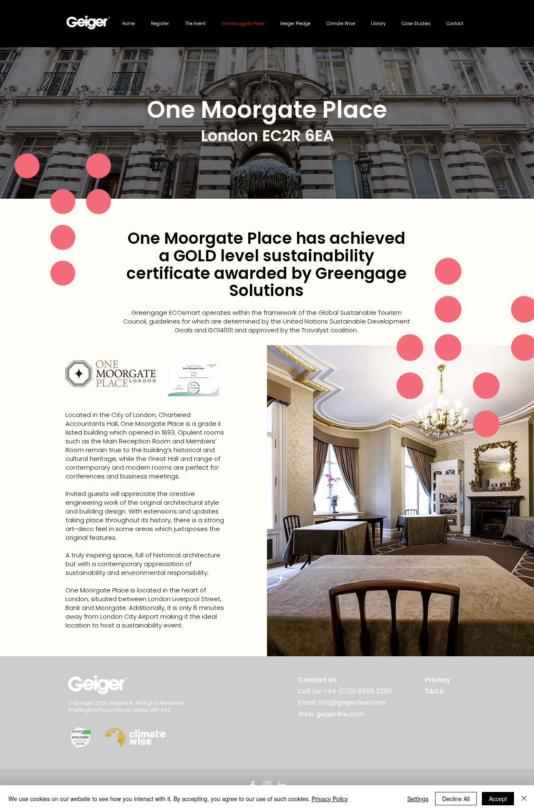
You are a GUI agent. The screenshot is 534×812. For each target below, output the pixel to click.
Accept (498, 798)
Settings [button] (417, 798)
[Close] (524, 798)
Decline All (456, 798)
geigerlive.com (339, 714)
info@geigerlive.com (351, 702)
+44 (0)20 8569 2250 (357, 691)
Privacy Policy (330, 798)
